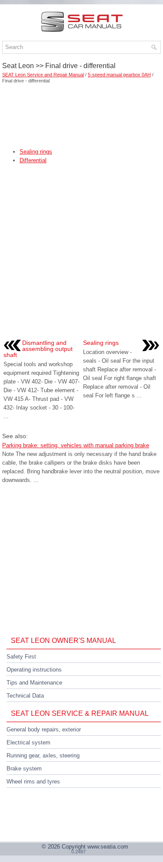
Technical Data (25, 695)
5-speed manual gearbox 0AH (119, 74)
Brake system (24, 768)
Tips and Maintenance (34, 682)
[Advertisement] (81, 113)
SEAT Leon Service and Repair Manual (43, 74)
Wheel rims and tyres (33, 781)
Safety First (21, 656)
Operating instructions (34, 669)
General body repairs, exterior (44, 729)
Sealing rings (36, 151)
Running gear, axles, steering (43, 755)
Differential (33, 160)
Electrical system (28, 742)
